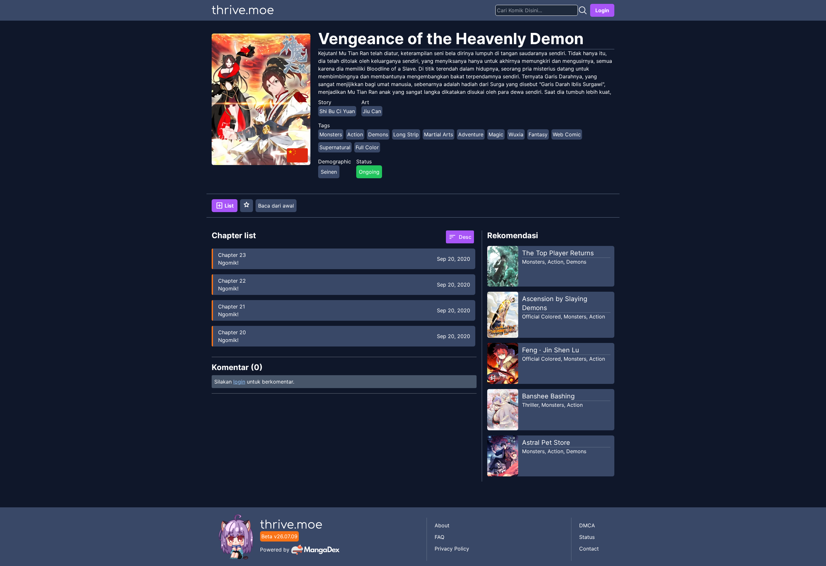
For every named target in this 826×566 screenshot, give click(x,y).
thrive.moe (243, 10)
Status (587, 537)
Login (602, 10)
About (442, 525)
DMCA (587, 525)
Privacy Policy (452, 548)
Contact (589, 548)
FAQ (439, 537)
